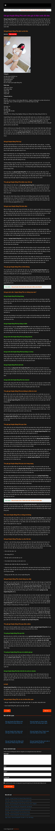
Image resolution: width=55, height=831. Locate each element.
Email (5, 771)
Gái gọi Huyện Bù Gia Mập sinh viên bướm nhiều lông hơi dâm (14, 741)
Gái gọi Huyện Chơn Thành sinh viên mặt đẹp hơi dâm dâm (39, 732)
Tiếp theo (46, 710)
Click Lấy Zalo (12, 34)
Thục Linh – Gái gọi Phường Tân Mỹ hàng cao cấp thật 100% (18, 801)
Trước (7, 710)
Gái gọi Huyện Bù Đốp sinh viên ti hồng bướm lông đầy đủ (40, 741)
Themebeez (16, 829)
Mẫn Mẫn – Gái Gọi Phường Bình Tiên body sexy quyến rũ (17, 814)
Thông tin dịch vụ (8, 96)
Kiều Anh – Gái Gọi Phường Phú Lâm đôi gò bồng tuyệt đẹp (18, 809)
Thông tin (6, 74)
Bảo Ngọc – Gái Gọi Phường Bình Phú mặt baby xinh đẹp (17, 812)
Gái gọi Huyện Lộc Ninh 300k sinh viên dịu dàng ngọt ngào (38, 722)
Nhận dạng (6, 85)
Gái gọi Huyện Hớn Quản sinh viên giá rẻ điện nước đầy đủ (14, 732)
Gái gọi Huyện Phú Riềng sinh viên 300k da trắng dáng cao (14, 722)
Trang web (6, 777)
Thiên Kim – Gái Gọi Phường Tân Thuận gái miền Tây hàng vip (18, 806)
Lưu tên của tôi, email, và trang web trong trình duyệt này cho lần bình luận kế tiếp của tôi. (25, 783)
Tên (5, 766)
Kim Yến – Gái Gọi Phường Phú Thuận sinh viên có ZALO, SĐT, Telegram (21, 803)
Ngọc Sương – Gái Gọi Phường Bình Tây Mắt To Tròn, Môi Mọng (19, 817)
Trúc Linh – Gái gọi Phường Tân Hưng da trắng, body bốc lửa (18, 798)
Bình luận (6, 753)
